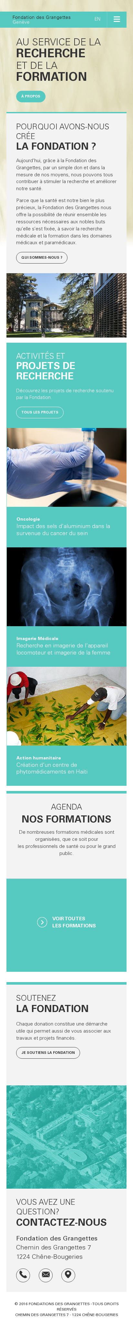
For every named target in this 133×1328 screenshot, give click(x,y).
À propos (30, 96)
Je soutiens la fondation (48, 1053)
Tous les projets (39, 412)
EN (97, 19)
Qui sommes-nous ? (41, 258)
